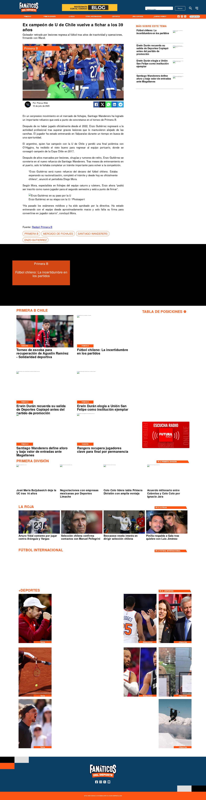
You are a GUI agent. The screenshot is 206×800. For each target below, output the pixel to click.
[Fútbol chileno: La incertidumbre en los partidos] (178, 31)
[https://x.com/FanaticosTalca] (185, 17)
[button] (31, 233)
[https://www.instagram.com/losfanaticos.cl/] (182, 16)
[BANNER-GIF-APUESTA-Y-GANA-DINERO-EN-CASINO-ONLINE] (90, 10)
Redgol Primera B (42, 227)
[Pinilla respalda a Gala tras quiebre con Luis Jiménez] (166, 533)
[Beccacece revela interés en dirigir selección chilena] (124, 533)
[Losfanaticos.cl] (190, 8)
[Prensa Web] (28, 107)
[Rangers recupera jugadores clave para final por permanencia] (86, 413)
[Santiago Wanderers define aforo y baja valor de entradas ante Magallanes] (26, 413)
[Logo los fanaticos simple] (29, 14)
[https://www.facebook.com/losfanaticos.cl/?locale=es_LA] (178, 16)
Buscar (180, 8)
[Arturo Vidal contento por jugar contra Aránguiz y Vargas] (39, 533)
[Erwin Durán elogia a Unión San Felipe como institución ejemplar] (178, 61)
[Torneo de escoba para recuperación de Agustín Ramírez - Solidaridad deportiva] (44, 347)
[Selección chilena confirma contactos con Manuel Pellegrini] (81, 533)
